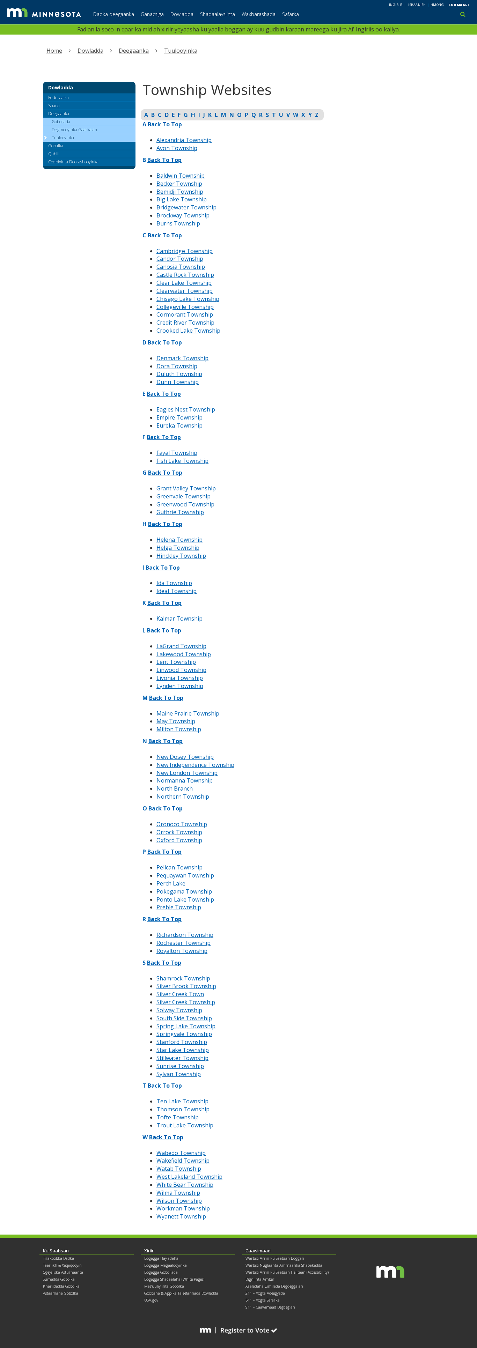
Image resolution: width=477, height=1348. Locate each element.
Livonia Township (179, 678)
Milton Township (178, 729)
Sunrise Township (180, 1066)
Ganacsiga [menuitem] (152, 14)
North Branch (174, 788)
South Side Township (184, 1018)
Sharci (54, 106)
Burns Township (178, 223)
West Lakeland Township (189, 1176)
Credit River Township (185, 322)
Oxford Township (179, 840)
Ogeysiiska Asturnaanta (63, 1272)
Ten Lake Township (182, 1101)
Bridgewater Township (186, 207)
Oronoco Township (181, 824)
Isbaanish (417, 4)
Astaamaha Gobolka (60, 1293)
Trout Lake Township (184, 1125)
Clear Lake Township (184, 283)
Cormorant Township (184, 314)
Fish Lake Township (182, 461)
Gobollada (61, 122)
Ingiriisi (396, 4)
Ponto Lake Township (185, 899)
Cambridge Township (184, 251)
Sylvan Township (178, 1074)
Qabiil (53, 154)
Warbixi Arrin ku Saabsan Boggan (274, 1258)
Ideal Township (176, 591)
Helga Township (177, 547)
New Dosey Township (185, 757)
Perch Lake (170, 883)
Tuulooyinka (180, 50)
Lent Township (176, 662)
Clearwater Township (184, 291)
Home (54, 50)
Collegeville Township (185, 307)
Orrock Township (179, 832)
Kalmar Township (179, 618)
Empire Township (179, 417)
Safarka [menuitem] (290, 14)
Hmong (437, 4)
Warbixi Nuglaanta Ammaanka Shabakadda (283, 1265)
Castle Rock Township (185, 275)
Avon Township (176, 148)
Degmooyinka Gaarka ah (74, 130)
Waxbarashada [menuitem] (259, 14)
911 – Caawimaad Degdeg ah (270, 1307)
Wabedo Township (181, 1153)
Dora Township (176, 366)
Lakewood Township (183, 654)
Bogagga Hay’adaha (161, 1258)
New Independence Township (195, 765)
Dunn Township (177, 382)
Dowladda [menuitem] (181, 14)
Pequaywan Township (185, 875)
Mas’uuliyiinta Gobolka (164, 1286)
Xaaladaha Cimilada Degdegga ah (274, 1286)
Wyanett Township (181, 1216)
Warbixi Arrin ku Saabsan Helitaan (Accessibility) (287, 1272)
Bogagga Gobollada (161, 1272)
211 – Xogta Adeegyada (265, 1293)
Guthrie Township (180, 512)
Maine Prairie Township (187, 713)
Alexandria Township (184, 140)
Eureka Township (179, 425)
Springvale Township (184, 1034)
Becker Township (179, 183)
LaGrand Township (181, 646)
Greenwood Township (185, 504)
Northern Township (182, 796)
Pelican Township (179, 867)
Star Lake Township (182, 1050)
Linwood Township (181, 670)
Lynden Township (179, 686)
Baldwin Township (180, 175)
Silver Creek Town (180, 994)
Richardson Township (184, 935)
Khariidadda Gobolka (61, 1286)
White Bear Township (184, 1184)
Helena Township (179, 539)
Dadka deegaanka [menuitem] (113, 14)
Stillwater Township (182, 1058)
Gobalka (55, 146)
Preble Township (178, 907)
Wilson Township (179, 1201)
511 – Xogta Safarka (262, 1300)
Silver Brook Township (186, 986)
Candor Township (179, 258)
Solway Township (179, 1010)
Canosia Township (180, 267)
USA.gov (151, 1300)
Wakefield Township (183, 1160)
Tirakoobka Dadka (58, 1258)
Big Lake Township (181, 199)
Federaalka (58, 98)
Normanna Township (184, 780)
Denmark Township (182, 358)
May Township (175, 721)
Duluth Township (179, 374)
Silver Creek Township (185, 1002)
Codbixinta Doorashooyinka (73, 162)
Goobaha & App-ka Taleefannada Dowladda (181, 1293)
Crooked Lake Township (188, 330)
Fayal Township (176, 453)
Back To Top (165, 235)
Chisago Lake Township (187, 299)
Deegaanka (134, 50)
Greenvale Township (183, 496)
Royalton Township (181, 951)
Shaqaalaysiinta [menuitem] (217, 14)
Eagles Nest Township (185, 409)
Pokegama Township (184, 891)
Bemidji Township (179, 191)
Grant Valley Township (186, 488)
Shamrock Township (183, 978)
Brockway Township (183, 215)
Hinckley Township (181, 556)
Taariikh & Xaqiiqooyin (62, 1265)
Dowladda (90, 50)
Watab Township (178, 1168)
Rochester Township (183, 943)
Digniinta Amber (259, 1279)
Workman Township (183, 1208)
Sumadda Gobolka (59, 1279)
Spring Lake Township (185, 1026)
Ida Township (174, 583)
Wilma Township (178, 1193)
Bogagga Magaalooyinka (165, 1265)
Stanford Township (181, 1042)
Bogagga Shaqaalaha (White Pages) (174, 1279)
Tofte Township (177, 1117)
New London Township (187, 773)
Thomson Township (183, 1109)
